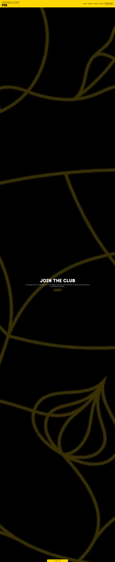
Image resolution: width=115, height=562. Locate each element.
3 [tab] (58, 561)
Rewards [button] (90, 3)
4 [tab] (60, 561)
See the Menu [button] (57, 289)
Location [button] (101, 3)
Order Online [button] (109, 3)
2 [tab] (56, 561)
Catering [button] (95, 3)
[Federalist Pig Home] (11, 3)
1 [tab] (54, 561)
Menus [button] (84, 3)
